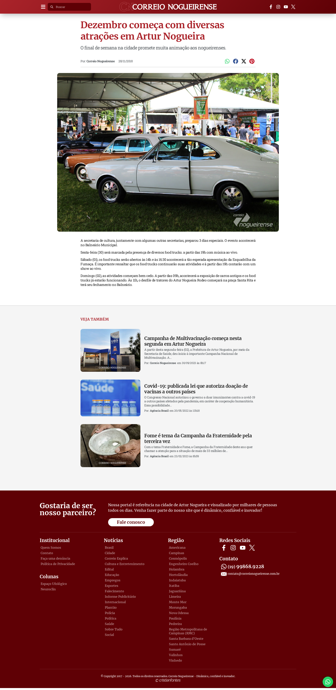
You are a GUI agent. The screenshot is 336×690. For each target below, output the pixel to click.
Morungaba (178, 607)
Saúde (109, 624)
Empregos (112, 580)
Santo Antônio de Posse (187, 644)
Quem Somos (51, 547)
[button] (43, 7)
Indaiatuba (177, 580)
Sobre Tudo (113, 629)
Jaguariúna (177, 591)
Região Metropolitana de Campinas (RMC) (188, 631)
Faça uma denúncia (55, 558)
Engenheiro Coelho (184, 564)
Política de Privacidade (58, 564)
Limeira (175, 597)
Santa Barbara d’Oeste (186, 639)
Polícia (110, 613)
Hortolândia (178, 575)
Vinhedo (175, 660)
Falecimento (114, 591)
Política (110, 618)
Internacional (115, 602)
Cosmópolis (178, 558)
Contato (47, 553)
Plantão (111, 607)
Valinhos (176, 655)
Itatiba (174, 586)
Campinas (176, 553)
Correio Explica (116, 558)
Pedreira (175, 624)
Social (109, 635)
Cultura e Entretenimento (124, 564)
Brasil (109, 547)
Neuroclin (48, 589)
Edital (109, 569)
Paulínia (175, 618)
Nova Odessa (179, 613)
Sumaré (175, 649)
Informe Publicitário (120, 597)
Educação (112, 575)
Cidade (110, 553)
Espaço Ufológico (54, 584)
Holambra (176, 569)
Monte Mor (177, 602)
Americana (177, 547)
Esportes (111, 586)
